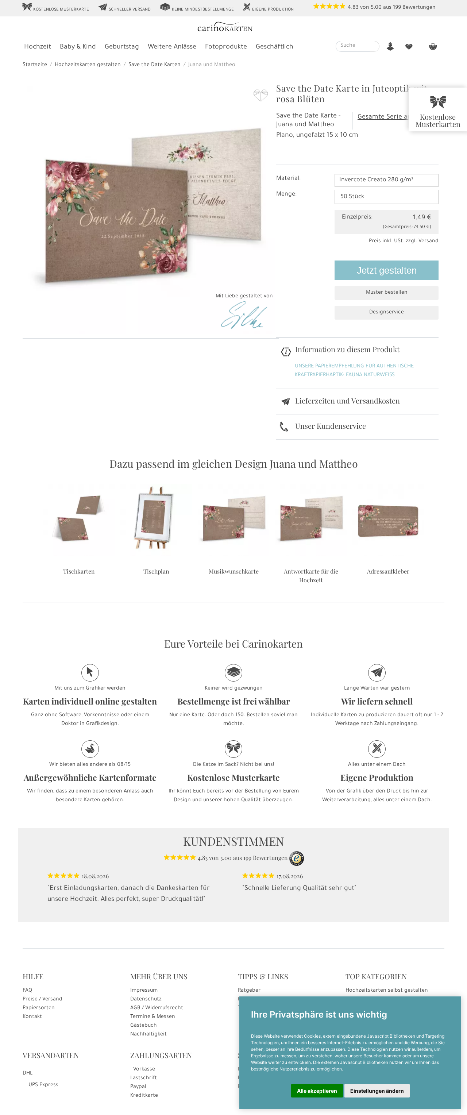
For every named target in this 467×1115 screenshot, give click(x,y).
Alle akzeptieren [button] (317, 1091)
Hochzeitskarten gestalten (88, 65)
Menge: (286, 194)
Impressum (144, 991)
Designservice (386, 313)
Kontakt (32, 1017)
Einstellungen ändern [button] (377, 1091)
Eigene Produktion (268, 8)
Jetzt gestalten (387, 270)
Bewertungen (419, 8)
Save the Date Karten (154, 65)
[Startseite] (233, 27)
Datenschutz (146, 1000)
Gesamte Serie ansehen (394, 117)
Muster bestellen (387, 293)
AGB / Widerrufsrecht (156, 1008)
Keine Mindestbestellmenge (196, 8)
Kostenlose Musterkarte (55, 8)
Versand (428, 241)
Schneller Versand (124, 8)
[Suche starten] (374, 46)
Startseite (35, 65)
